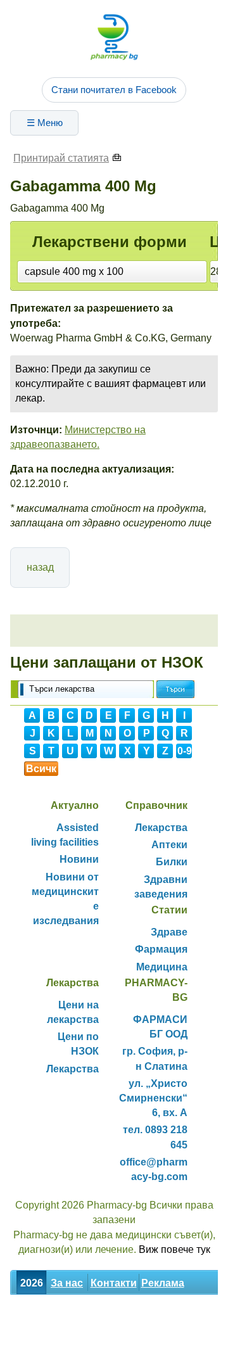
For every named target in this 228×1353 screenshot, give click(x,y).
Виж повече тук (174, 1249)
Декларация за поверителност (87, 1338)
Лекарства (161, 827)
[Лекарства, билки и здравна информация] (114, 36)
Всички (41, 769)
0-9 (184, 751)
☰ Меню (45, 122)
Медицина (161, 967)
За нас (67, 1283)
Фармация (161, 949)
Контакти (114, 1283)
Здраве (169, 932)
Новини (79, 859)
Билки (171, 861)
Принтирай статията (61, 158)
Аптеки (169, 844)
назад (40, 567)
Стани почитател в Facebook (114, 89)
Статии (140, 1310)
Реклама (162, 1283)
